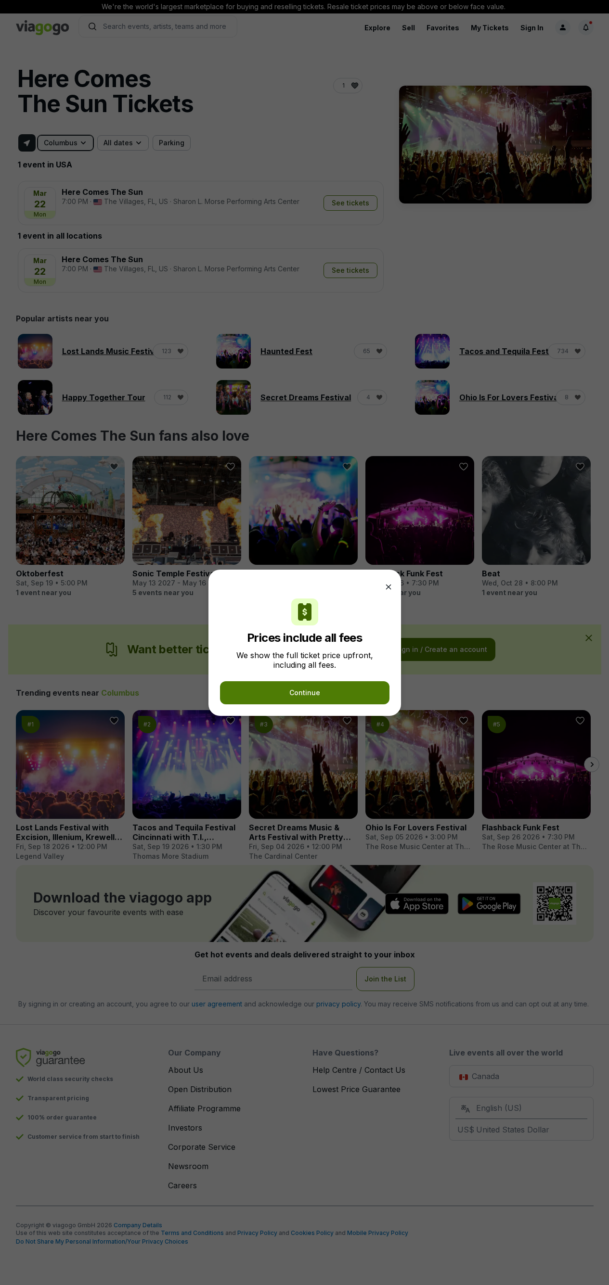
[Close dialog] (388, 586)
